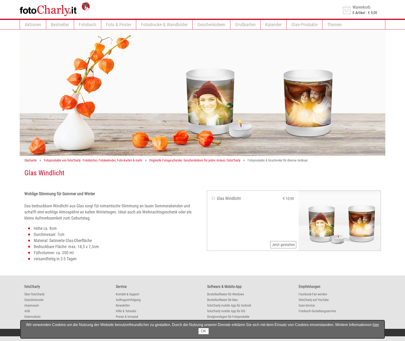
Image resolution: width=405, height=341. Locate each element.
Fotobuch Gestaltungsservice (317, 311)
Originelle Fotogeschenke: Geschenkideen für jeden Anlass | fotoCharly (194, 160)
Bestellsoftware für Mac (222, 300)
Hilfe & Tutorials (126, 311)
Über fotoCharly (34, 294)
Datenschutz (32, 317)
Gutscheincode (34, 300)
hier (376, 325)
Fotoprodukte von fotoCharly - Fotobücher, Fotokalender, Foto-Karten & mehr (93, 160)
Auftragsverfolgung (128, 300)
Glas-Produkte (304, 24)
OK (203, 331)
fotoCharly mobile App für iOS (226, 311)
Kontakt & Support (127, 294)
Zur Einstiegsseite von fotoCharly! (45, 4)
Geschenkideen (211, 24)
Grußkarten (245, 24)
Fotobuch (87, 24)
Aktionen (33, 24)
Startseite (30, 160)
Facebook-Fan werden (313, 294)
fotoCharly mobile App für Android (229, 305)
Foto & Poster (118, 24)
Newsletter (123, 305)
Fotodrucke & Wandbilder (164, 24)
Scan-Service (307, 305)
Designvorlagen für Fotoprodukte (228, 317)
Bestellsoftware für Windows (225, 294)
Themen (334, 24)
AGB (27, 311)
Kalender (273, 24)
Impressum (31, 305)
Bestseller (60, 24)
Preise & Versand (127, 317)
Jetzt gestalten (283, 244)
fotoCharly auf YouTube (314, 300)
